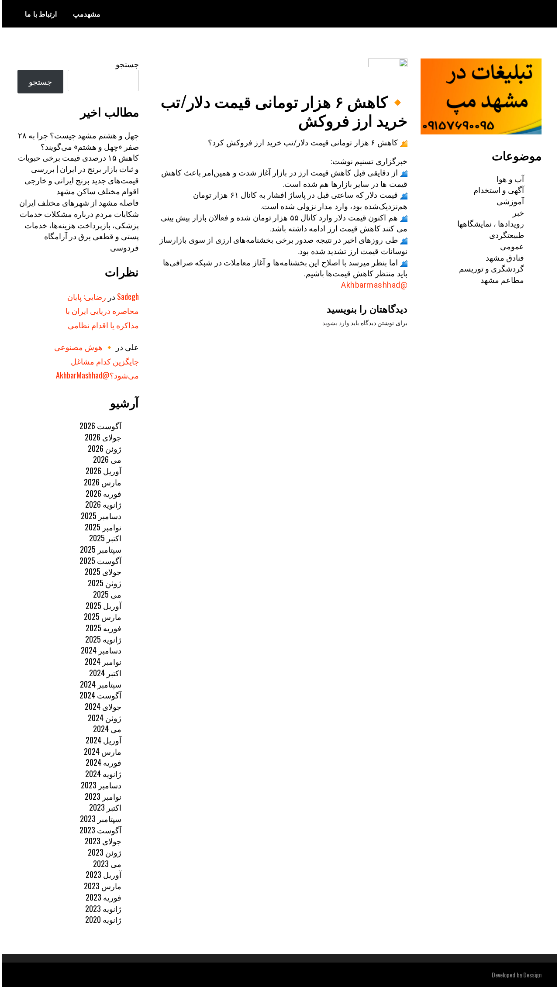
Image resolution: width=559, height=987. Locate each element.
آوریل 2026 (103, 470)
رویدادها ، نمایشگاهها (490, 223)
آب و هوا (510, 178)
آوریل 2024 (103, 740)
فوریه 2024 (103, 762)
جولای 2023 (103, 840)
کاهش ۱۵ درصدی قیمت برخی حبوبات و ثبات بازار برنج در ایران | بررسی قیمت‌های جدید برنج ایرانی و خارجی (78, 168)
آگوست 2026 (100, 425)
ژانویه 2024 (103, 773)
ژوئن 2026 (104, 448)
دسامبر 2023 (101, 785)
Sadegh (128, 296)
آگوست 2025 (100, 560)
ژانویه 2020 (103, 919)
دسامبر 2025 (101, 515)
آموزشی (510, 200)
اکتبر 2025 (105, 537)
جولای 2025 (103, 571)
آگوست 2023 (100, 830)
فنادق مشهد (505, 257)
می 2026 (107, 459)
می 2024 (107, 728)
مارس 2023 (102, 885)
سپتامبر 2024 (100, 684)
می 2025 (107, 594)
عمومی (512, 245)
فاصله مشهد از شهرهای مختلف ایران (79, 202)
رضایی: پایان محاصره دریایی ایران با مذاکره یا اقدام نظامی (102, 310)
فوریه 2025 (103, 627)
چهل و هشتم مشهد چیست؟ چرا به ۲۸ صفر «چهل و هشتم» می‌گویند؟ (78, 140)
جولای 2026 (103, 437)
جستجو (127, 63)
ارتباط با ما (41, 13)
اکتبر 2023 (105, 807)
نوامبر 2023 (103, 796)
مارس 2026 (102, 482)
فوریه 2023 (103, 897)
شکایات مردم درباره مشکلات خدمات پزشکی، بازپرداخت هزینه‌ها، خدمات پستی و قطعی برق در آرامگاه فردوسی (79, 230)
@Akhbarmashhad (374, 284)
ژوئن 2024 (104, 717)
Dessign (532, 974)
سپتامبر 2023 (100, 818)
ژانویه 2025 (103, 639)
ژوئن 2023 (104, 852)
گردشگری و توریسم (491, 268)
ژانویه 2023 (103, 908)
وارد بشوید (335, 323)
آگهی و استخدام (498, 189)
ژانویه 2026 (103, 504)
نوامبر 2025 (103, 527)
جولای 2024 (103, 706)
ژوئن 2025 (104, 582)
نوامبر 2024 (103, 661)
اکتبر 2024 (105, 672)
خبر (518, 212)
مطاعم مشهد (502, 279)
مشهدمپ (86, 13)
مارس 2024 (102, 751)
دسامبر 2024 (101, 650)
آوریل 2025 (103, 605)
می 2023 (107, 863)
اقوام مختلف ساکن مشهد (97, 190)
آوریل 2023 (103, 874)
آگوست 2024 (100, 695)
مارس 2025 (102, 616)
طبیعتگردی (506, 234)
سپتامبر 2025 (100, 549)
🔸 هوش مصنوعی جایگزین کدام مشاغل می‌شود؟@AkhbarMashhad (96, 361)
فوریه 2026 (103, 493)
